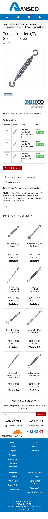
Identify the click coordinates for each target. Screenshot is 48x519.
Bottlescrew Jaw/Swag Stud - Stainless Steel (14, 289)
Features (20, 177)
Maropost (30, 510)
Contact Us (35, 451)
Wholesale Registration (13, 465)
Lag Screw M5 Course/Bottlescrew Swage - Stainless (14, 375)
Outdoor (35, 477)
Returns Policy (13, 485)
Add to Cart (35, 347)
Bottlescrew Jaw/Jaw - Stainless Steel (34, 245)
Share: (34, 108)
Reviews (8, 182)
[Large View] (8, 96)
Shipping (13, 451)
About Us (35, 446)
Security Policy (13, 489)
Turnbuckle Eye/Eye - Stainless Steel (34, 374)
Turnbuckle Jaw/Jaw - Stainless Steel (13, 331)
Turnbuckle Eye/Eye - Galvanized (14, 245)
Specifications (31, 177)
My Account (13, 446)
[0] (28, 17)
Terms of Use (13, 477)
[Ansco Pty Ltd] (24, 7)
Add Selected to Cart (13, 168)
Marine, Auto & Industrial (35, 482)
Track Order (13, 455)
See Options (13, 261)
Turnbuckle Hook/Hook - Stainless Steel (34, 289)
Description (9, 177)
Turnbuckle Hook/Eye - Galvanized (34, 331)
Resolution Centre (13, 459)
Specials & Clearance (35, 492)
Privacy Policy (13, 481)
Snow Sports (35, 488)
